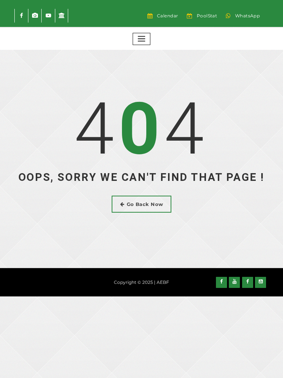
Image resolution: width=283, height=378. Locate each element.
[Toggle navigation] (141, 39)
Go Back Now (145, 204)
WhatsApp (247, 15)
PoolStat (207, 15)
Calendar (167, 15)
